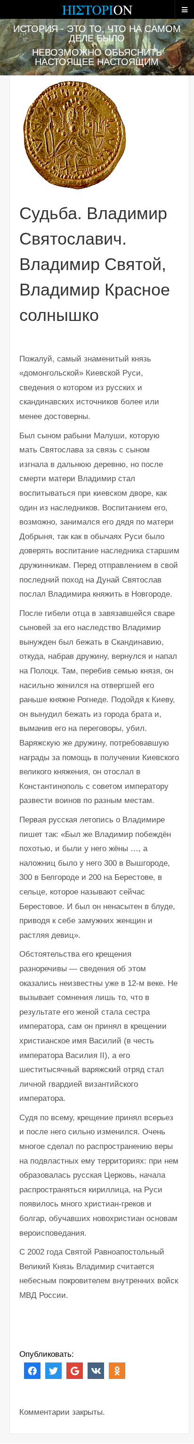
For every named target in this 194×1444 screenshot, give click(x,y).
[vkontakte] (96, 1370)
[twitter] (53, 1370)
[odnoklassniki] (117, 1370)
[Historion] (97, 14)
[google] (74, 1370)
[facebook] (32, 1370)
